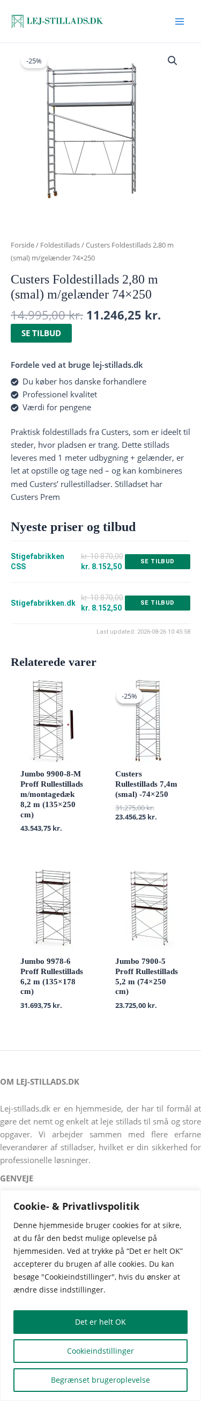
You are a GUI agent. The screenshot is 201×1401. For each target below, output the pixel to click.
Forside (22, 245)
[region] (100, 1295)
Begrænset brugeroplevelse (100, 1380)
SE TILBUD (41, 333)
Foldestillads (60, 245)
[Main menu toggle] (179, 21)
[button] (172, 60)
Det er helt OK (100, 1322)
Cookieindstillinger (100, 1351)
